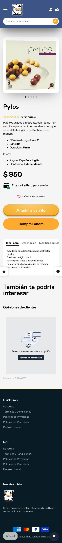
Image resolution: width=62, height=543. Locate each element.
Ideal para (12, 243)
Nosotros (8, 406)
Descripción (29, 243)
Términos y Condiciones (17, 411)
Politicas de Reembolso (16, 422)
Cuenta (51, 10)
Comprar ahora (31, 224)
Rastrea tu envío (12, 427)
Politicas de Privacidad (16, 416)
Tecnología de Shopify (43, 536)
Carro (57, 10)
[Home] (17, 9)
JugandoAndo (24, 536)
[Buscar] (55, 21)
